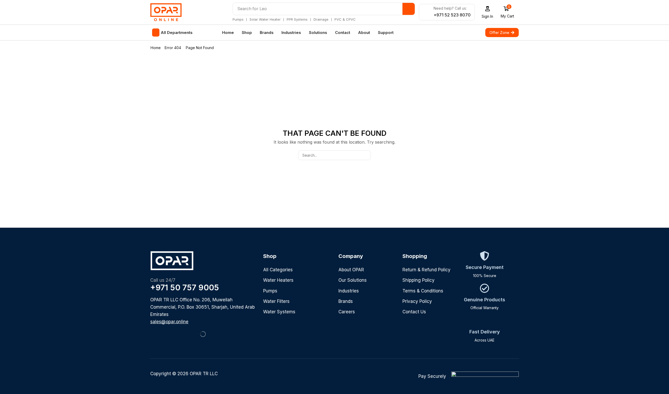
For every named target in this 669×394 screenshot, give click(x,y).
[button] (487, 12)
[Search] (408, 9)
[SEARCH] (366, 155)
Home (156, 47)
